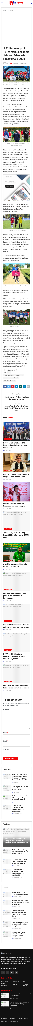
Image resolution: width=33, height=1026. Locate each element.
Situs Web (6, 749)
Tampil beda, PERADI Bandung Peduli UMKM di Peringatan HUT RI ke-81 (16, 535)
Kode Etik (12, 1018)
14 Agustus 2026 (8, 629)
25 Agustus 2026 (8, 450)
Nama (5, 733)
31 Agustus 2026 (17, 896)
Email (5, 741)
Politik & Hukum (25, 984)
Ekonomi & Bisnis (4, 982)
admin (10, 63)
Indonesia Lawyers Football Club (13, 375)
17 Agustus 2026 (8, 540)
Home (4, 10)
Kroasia (16, 378)
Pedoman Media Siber (24, 1018)
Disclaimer (4, 1018)
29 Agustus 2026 (17, 938)
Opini (24, 982)
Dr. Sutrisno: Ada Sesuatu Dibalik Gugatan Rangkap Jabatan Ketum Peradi (19, 797)
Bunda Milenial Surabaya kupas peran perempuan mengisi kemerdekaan (14, 595)
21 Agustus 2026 (8, 479)
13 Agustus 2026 (8, 661)
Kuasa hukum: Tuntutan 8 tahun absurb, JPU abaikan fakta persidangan (20, 934)
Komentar (7, 709)
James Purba (8, 378)
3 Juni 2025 (15, 782)
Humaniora (10, 10)
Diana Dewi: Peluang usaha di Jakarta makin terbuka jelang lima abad (20, 924)
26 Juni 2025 (16, 802)
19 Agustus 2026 (8, 508)
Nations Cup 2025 (9, 380)
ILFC (9, 372)
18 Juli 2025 (16, 792)
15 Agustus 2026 (8, 600)
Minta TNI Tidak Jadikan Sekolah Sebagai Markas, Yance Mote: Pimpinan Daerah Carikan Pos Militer (16, 841)
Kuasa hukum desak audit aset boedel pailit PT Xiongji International (20, 902)
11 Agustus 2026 (8, 690)
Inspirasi (14, 984)
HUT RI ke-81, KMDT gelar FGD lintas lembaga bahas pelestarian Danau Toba (15, 445)
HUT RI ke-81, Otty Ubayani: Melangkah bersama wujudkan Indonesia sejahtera (14, 656)
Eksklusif (4, 985)
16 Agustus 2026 (8, 569)
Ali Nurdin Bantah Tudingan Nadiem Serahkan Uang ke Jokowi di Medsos (20, 788)
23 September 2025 (17, 813)
